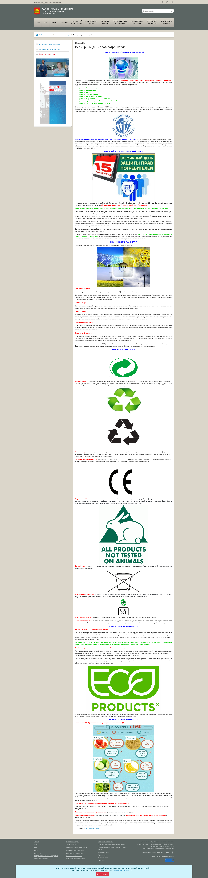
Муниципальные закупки (105, 842)
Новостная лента (46, 35)
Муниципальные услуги (41, 858)
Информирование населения (75, 850)
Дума (35, 847)
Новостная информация (62, 35)
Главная (36, 842)
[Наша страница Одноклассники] (172, 852)
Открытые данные (103, 852)
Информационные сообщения (49, 49)
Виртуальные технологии (166, 856)
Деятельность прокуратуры (74, 853)
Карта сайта (101, 860)
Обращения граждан (72, 842)
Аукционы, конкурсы (72, 844)
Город (35, 844)
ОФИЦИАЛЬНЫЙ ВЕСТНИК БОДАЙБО (46, 856)
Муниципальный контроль (74, 856)
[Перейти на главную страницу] (162, 2)
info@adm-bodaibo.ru (167, 848)
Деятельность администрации (49, 44)
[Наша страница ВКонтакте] (167, 852)
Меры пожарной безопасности (75, 858)
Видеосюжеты (102, 855)
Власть (36, 850)
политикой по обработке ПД (122, 870)
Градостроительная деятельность (76, 847)
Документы (37, 853)
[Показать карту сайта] (172, 2)
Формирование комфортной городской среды (112, 844)
